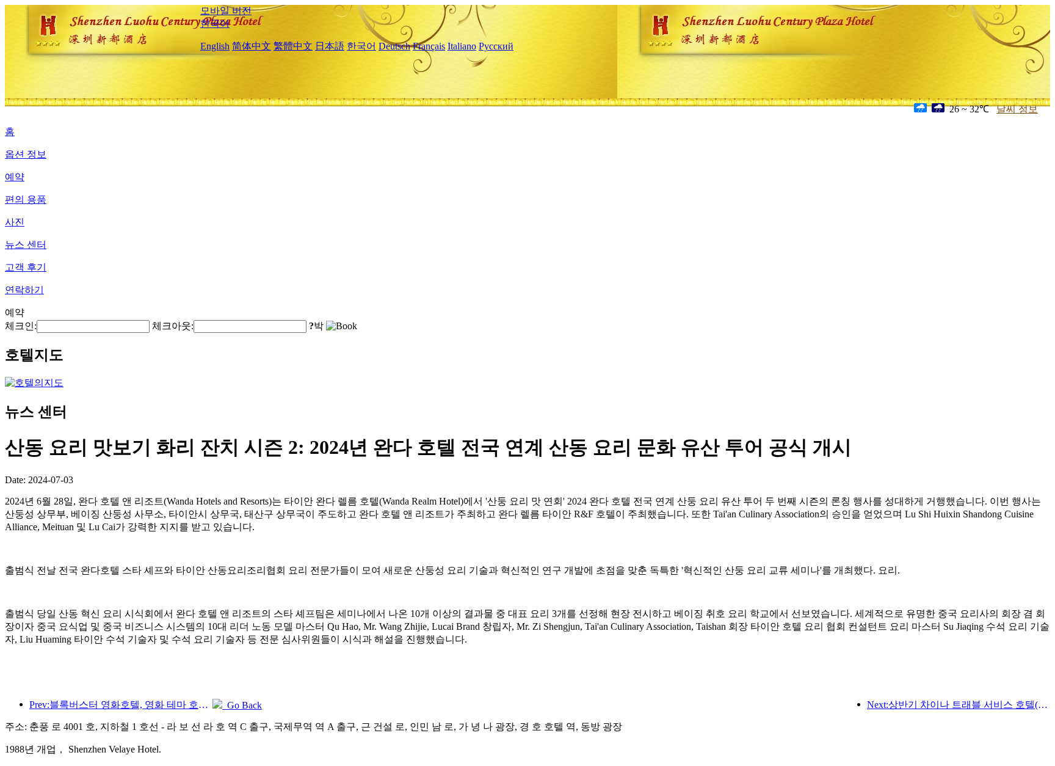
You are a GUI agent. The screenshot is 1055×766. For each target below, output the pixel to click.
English (215, 46)
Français (429, 46)
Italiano (462, 46)
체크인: (21, 326)
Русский (496, 46)
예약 (14, 177)
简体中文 (251, 46)
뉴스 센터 (25, 244)
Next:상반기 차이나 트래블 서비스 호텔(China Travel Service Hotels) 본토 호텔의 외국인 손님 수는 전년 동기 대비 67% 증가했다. (958, 704)
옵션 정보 (25, 154)
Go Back (242, 705)
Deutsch (394, 46)
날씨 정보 (1017, 109)
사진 (14, 222)
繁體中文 (293, 46)
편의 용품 (25, 199)
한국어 (215, 23)
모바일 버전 (226, 10)
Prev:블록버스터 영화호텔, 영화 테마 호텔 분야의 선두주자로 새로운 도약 (120, 704)
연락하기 (24, 290)
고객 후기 (25, 267)
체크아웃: (173, 326)
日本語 (329, 46)
